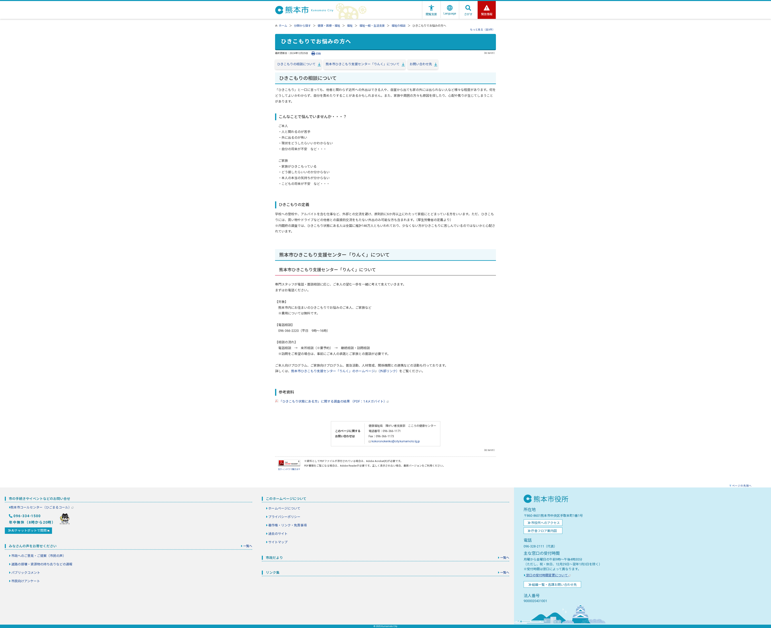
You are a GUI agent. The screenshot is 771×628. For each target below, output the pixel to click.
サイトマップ (278, 542)
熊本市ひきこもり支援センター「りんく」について (363, 64)
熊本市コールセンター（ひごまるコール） (40, 507)
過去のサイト (278, 534)
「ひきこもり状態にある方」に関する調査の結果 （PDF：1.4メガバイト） (332, 401)
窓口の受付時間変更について (547, 575)
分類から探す (302, 26)
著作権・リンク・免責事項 (287, 525)
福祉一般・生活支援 (372, 26)
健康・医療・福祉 (329, 26)
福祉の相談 (399, 26)
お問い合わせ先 (421, 64)
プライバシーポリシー (284, 517)
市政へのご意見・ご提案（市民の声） (38, 556)
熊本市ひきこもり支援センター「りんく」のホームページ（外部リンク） (345, 371)
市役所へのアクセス (545, 523)
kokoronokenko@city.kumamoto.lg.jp (395, 441)
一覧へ (247, 546)
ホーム (283, 26)
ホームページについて (284, 508)
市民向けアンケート (25, 581)
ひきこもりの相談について (296, 64)
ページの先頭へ (742, 485)
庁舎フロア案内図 (544, 531)
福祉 (350, 26)
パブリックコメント (25, 573)
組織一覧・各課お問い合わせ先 (554, 585)
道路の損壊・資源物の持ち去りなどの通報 (41, 564)
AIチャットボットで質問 (29, 530)
